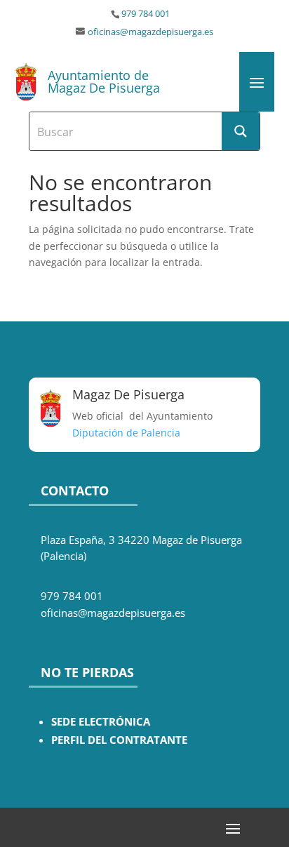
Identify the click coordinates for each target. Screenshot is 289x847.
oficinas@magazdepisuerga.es (150, 32)
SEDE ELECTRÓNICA (100, 721)
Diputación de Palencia (126, 432)
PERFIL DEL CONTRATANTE (119, 740)
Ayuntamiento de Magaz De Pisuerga (104, 81)
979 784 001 (145, 14)
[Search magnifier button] (241, 131)
